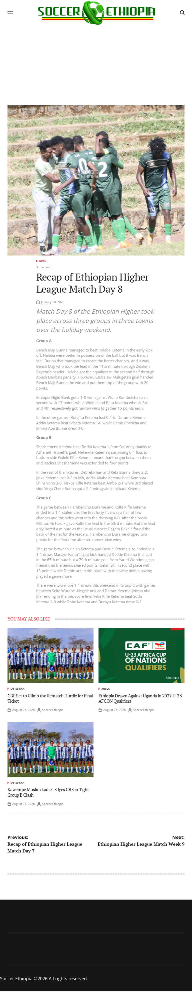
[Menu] (10, 12)
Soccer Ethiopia (53, 710)
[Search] (182, 12)
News (42, 261)
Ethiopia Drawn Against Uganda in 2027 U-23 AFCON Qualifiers (140, 698)
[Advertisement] (96, 63)
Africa (106, 688)
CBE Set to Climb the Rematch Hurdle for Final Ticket (50, 698)
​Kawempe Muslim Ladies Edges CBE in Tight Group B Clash (48, 792)
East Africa (17, 688)
